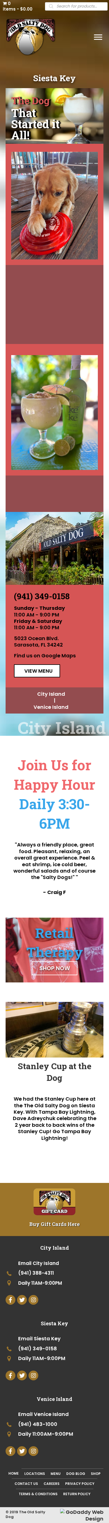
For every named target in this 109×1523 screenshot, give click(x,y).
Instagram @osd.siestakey (55, 312)
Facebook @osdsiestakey (56, 321)
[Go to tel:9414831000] (54, 1424)
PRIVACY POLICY (79, 1483)
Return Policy (77, 1494)
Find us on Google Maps (45, 655)
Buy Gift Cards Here (54, 1224)
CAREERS (52, 1483)
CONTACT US (26, 1483)
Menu (56, 1473)
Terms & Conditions (38, 1494)
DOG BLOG (75, 1473)
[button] (98, 37)
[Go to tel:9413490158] (54, 1349)
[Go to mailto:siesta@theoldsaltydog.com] (54, 1339)
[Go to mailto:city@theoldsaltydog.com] (54, 1263)
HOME (13, 1473)
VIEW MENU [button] (38, 670)
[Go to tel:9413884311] (54, 1273)
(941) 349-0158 (42, 596)
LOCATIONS (34, 1473)
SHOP (96, 1473)
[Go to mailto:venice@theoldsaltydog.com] (54, 1414)
